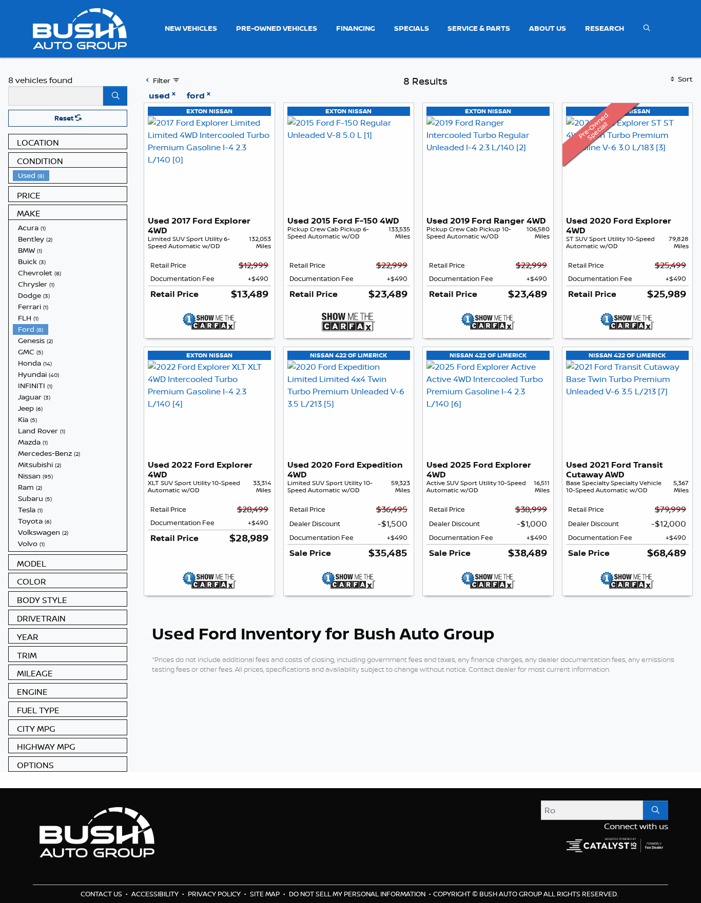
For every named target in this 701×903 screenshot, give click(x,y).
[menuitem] (70, 175)
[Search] (115, 96)
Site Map (265, 893)
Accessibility (155, 893)
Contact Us (102, 893)
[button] (191, 28)
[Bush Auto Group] (80, 27)
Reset (64, 118)
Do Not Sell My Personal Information (358, 893)
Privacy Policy (215, 893)
